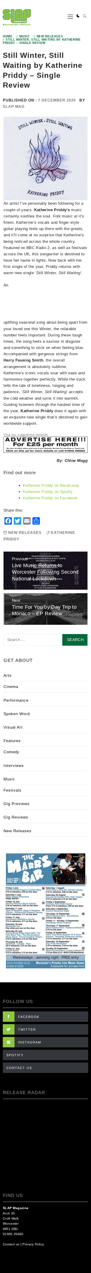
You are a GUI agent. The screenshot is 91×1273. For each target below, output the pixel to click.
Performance (16, 700)
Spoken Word (17, 714)
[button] (78, 16)
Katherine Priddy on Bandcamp (51, 485)
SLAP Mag (13, 107)
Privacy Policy (33, 1244)
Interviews (14, 765)
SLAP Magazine (15, 1208)
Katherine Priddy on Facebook (50, 498)
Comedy (11, 752)
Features (12, 741)
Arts (8, 675)
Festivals (12, 790)
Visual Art (13, 727)
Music (9, 779)
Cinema (11, 686)
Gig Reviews (16, 817)
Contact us (11, 1244)
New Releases (25, 533)
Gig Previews (17, 804)
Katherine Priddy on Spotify (48, 492)
